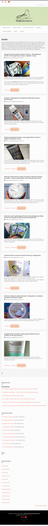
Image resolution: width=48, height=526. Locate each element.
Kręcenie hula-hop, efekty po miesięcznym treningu (13, 395)
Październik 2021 (6, 489)
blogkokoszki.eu (24, 21)
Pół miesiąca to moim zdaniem (9, 440)
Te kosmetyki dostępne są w (8, 446)
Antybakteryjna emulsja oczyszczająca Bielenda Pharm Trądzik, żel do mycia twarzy (22, 334)
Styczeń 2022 (5, 482)
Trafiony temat (17, 27)
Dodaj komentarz (14, 90)
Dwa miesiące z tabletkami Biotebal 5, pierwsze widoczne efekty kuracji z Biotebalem (20, 388)
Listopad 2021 (6, 486)
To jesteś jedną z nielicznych (8, 426)
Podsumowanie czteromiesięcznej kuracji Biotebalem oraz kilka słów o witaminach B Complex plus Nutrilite (24, 405)
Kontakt (22, 31)
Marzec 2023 (5, 469)
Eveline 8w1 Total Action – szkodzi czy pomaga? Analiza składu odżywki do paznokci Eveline (21, 402)
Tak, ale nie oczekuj (7, 430)
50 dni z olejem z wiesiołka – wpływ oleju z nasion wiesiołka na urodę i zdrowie (19, 399)
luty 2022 (4, 479)
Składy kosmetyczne (28, 27)
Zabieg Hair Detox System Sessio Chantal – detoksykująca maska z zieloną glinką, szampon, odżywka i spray (22, 55)
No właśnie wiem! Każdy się (8, 423)
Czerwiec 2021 (6, 496)
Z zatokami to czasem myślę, (9, 416)
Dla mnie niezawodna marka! (9, 433)
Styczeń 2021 (5, 502)
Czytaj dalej (6, 90)
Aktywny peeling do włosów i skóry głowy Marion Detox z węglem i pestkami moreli (22, 138)
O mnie (15, 31)
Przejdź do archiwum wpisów (40, 505)
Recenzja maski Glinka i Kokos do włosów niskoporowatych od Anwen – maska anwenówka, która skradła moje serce (23, 177)
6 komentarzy (13, 365)
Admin (24, 520)
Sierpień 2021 (5, 492)
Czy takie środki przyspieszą (8, 420)
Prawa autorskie (7, 31)
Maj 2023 (5, 465)
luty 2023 (4, 472)
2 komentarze (13, 168)
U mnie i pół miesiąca (7, 443)
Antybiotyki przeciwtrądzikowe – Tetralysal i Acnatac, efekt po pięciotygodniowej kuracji (20, 392)
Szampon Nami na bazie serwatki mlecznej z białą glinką (22, 255)
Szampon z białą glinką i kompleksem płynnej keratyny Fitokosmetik (22, 98)
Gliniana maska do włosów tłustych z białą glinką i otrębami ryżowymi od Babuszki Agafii (23, 296)
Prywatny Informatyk (24, 519)
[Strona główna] (24, 14)
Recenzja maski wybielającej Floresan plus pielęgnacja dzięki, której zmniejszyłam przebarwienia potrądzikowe (24, 216)
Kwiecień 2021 (6, 499)
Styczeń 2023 (5, 476)
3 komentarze (13, 247)
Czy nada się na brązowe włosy (9, 436)
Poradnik (38, 27)
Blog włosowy (6, 27)
